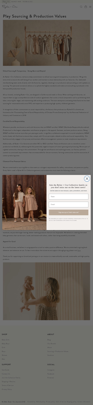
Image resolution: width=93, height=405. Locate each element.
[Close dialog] (87, 178)
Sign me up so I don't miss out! (69, 212)
